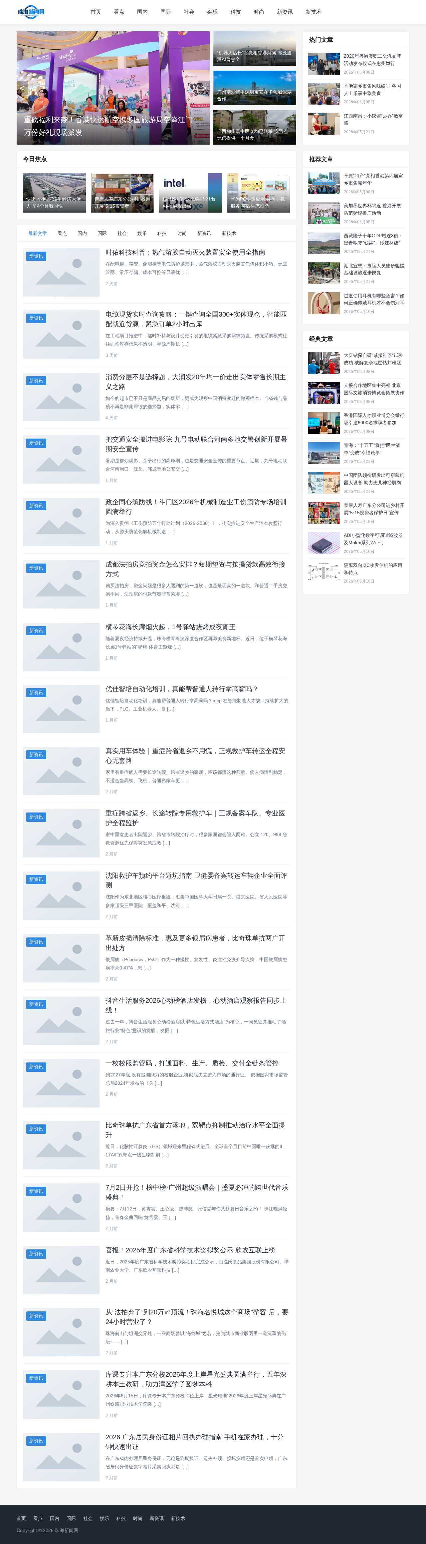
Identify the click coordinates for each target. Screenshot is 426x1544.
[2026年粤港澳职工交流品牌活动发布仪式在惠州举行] (324, 64)
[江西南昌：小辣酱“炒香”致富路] (324, 124)
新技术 (313, 12)
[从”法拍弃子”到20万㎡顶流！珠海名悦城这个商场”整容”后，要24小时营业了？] (61, 1332)
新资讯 (285, 12)
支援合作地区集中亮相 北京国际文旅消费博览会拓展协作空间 (374, 392)
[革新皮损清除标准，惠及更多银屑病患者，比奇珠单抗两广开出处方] (61, 958)
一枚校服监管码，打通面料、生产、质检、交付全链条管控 (192, 1063)
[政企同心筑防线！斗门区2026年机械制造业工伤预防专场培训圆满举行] (61, 522)
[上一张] (22, 88)
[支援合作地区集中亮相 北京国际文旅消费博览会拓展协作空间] (324, 393)
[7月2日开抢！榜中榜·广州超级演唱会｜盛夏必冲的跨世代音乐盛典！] (61, 1207)
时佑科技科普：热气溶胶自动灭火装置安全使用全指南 (185, 252)
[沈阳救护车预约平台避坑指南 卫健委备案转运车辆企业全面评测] (61, 895)
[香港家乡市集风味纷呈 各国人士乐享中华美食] (324, 94)
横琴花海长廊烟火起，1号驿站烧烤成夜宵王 (171, 627)
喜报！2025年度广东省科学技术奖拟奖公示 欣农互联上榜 (190, 1250)
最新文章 (37, 233)
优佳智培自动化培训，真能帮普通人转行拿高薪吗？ (182, 689)
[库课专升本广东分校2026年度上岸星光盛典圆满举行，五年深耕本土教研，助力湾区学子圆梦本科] (61, 1394)
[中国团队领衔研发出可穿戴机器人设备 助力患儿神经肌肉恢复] (324, 483)
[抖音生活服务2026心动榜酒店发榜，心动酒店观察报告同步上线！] (61, 1020)
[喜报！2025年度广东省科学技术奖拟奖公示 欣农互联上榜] (61, 1270)
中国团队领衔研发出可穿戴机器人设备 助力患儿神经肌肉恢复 (374, 482)
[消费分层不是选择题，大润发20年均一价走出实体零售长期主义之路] (61, 397)
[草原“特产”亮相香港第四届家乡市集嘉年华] (324, 183)
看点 (119, 12)
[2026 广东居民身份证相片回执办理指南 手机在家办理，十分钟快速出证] (61, 1457)
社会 (189, 12)
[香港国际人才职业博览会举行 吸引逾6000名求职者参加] (324, 423)
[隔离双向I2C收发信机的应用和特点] (324, 573)
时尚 (259, 12)
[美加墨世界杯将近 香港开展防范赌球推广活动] (324, 213)
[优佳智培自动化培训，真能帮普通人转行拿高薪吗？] (61, 709)
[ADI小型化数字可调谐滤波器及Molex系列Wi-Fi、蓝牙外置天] (324, 543)
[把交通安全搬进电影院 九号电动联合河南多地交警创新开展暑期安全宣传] (61, 459)
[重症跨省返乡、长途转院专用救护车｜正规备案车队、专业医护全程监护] (61, 833)
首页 (96, 12)
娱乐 (212, 12)
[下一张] (204, 88)
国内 (142, 12)
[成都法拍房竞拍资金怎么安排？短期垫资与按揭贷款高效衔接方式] (61, 584)
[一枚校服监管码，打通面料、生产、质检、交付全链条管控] (61, 1083)
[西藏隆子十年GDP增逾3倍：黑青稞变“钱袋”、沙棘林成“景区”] (324, 243)
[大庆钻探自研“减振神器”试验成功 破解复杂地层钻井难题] (324, 363)
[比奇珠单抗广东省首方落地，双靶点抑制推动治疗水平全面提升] (61, 1145)
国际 (165, 12)
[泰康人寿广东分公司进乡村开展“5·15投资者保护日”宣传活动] (324, 513)
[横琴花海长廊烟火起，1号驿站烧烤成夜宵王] (61, 647)
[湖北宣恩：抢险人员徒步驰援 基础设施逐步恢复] (324, 273)
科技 (235, 12)
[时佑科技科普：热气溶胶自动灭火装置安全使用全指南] (61, 272)
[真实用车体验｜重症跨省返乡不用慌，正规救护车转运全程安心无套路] (61, 771)
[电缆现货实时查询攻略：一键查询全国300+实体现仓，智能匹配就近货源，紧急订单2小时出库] (61, 334)
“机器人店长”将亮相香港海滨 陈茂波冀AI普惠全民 (104, 132)
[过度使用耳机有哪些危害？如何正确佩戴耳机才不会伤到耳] (324, 303)
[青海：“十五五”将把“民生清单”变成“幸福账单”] (324, 453)
